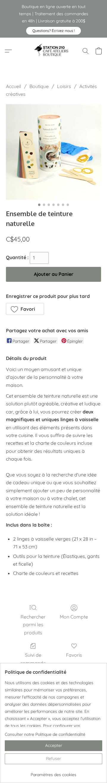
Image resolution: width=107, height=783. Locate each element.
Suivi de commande (33, 659)
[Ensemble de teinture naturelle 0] (53, 152)
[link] (53, 772)
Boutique (39, 86)
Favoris (74, 655)
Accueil (13, 86)
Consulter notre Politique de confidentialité (45, 734)
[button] (53, 31)
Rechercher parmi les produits (33, 625)
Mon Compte (74, 617)
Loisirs (64, 86)
